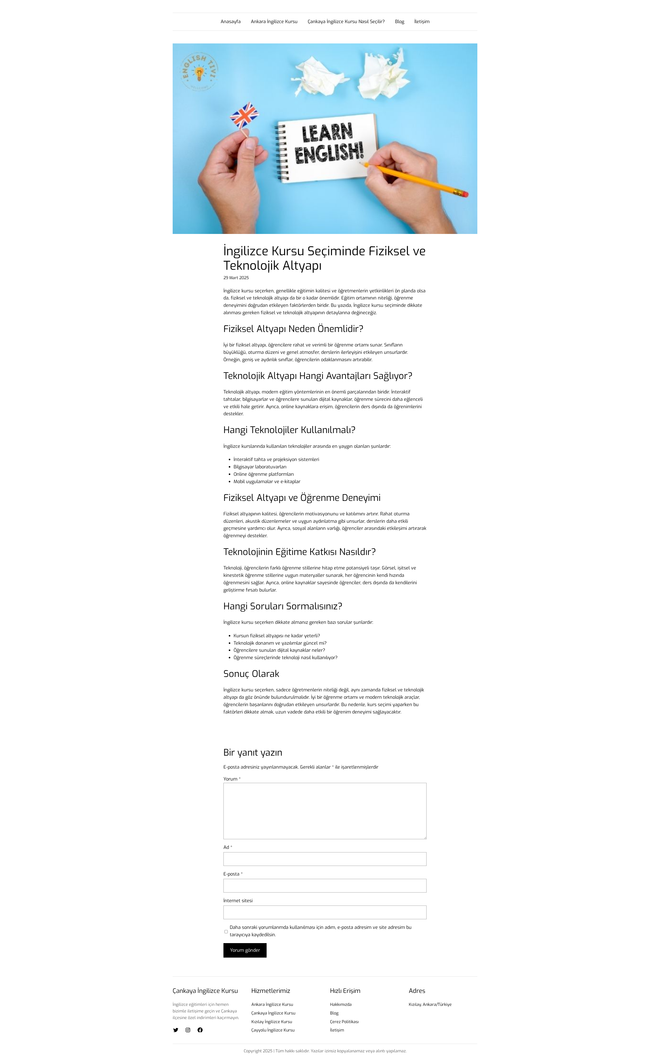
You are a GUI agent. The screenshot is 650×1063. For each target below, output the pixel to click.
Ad (227, 847)
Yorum (232, 779)
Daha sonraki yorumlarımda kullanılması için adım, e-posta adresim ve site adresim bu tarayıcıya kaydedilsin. (321, 931)
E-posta (233, 874)
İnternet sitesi (238, 901)
